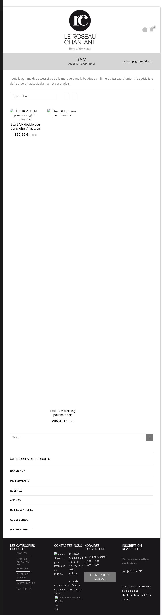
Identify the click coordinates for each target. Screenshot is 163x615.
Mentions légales (133, 595)
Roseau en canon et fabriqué (23, 564)
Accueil (72, 64)
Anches (15, 500)
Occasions (17, 471)
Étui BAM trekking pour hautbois (62, 413)
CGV (124, 586)
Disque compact (21, 529)
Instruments (20, 480)
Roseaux (16, 490)
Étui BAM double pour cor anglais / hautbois (26, 126)
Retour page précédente (137, 61)
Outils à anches (22, 509)
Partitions (23, 589)
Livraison (134, 586)
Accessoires (19, 519)
